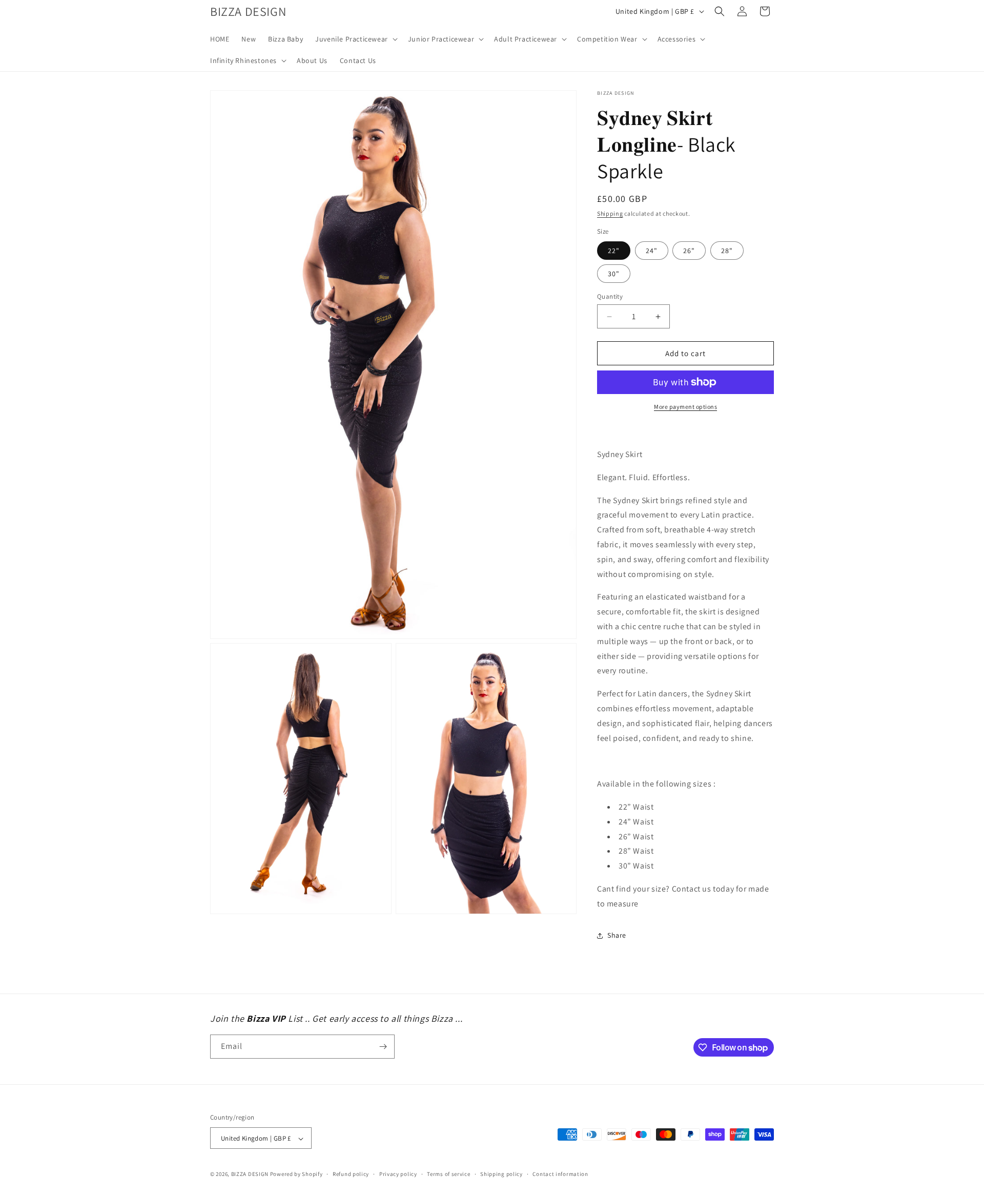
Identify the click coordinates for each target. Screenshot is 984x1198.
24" (652, 250)
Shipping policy (501, 1174)
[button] (355, 39)
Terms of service (448, 1174)
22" (614, 250)
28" (727, 250)
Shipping (610, 213)
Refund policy (351, 1174)
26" (689, 250)
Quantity (610, 296)
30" (614, 273)
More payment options (685, 406)
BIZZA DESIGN (250, 1174)
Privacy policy (398, 1174)
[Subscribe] (383, 1047)
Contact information (560, 1174)
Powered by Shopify (296, 1174)
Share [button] (616, 935)
